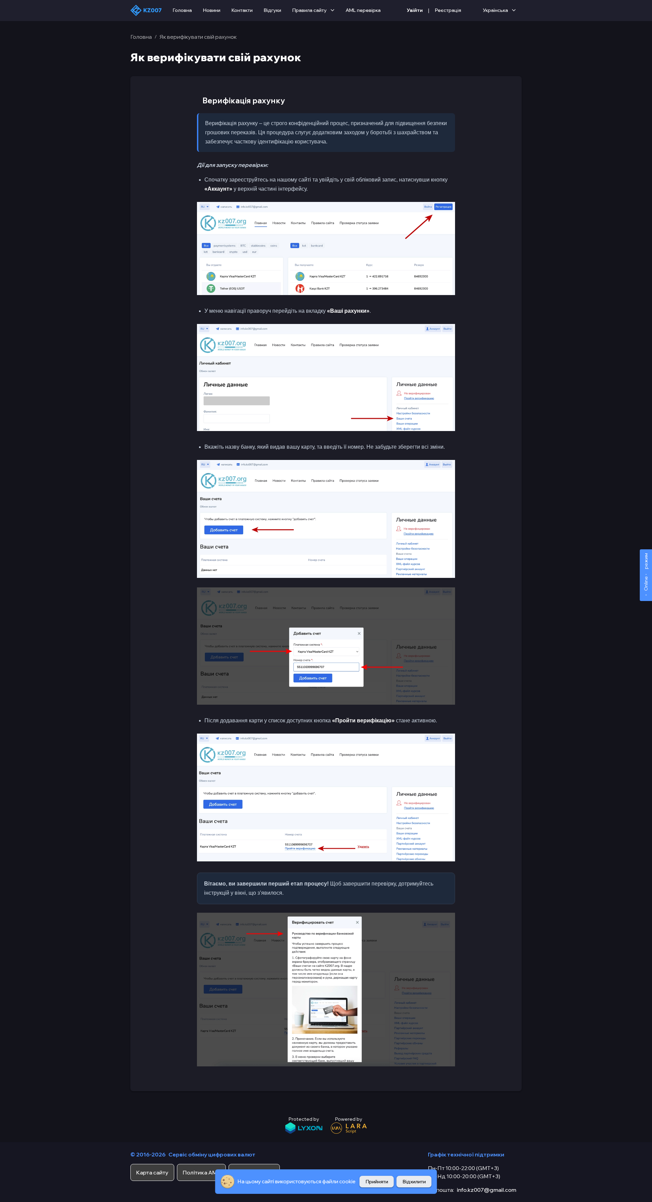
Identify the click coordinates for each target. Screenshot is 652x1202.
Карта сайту (152, 1172)
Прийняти (376, 1182)
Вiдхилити (414, 1182)
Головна (182, 10)
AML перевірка (363, 10)
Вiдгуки (272, 10)
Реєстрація (448, 10)
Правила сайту (309, 10)
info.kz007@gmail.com (486, 1189)
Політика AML (201, 1172)
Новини (211, 10)
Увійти (415, 10)
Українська (495, 10)
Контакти (242, 10)
